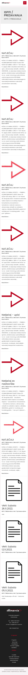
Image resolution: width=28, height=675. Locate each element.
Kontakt (14, 662)
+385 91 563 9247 (15, 621)
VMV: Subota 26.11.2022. (9, 507)
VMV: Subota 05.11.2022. (9, 589)
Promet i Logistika (14, 645)
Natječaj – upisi (11, 314)
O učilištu (14, 655)
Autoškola (14, 647)
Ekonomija (14, 642)
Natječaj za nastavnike (8, 382)
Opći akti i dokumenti (14, 656)
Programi (14, 640)
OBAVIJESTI (16, 56)
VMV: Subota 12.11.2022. (9, 548)
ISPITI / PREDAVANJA (7, 56)
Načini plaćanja (14, 660)
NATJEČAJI (8, 439)
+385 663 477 (15, 622)
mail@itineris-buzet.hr (16, 624)
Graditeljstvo (15, 644)
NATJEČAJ (7, 53)
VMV (14, 511)
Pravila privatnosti (14, 658)
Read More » (5, 87)
